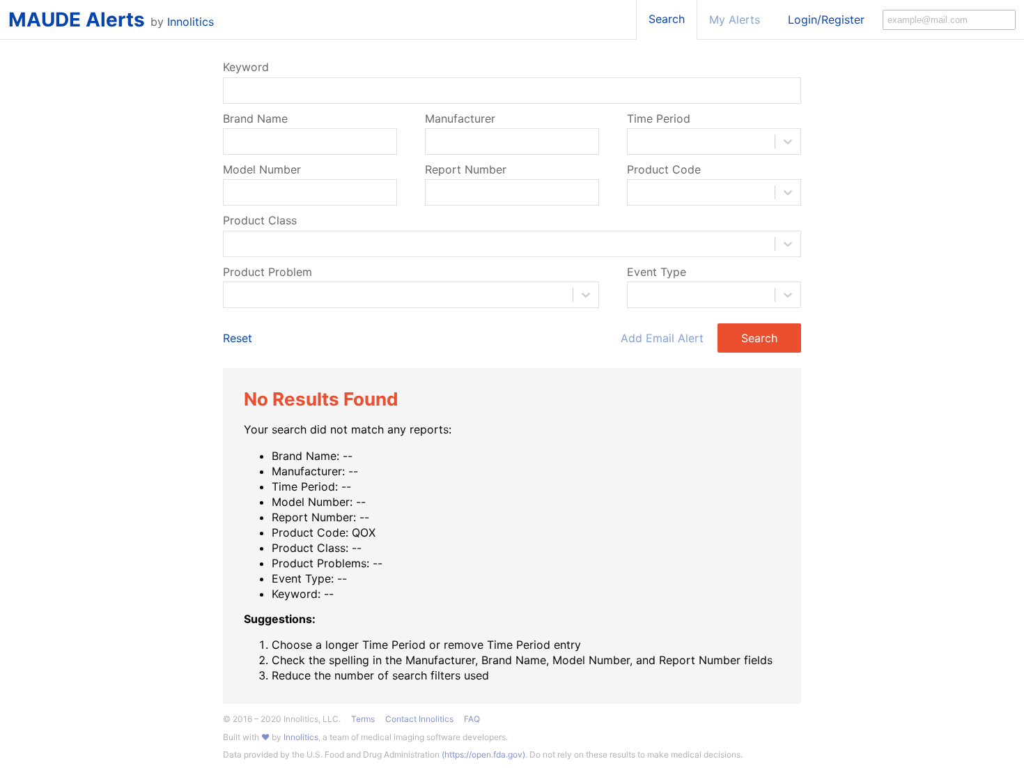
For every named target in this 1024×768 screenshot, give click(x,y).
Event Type (656, 272)
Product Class (260, 220)
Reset (237, 338)
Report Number (465, 169)
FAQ (472, 719)
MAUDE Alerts (76, 19)
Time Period (658, 118)
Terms (363, 719)
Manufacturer (460, 118)
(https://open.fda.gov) (483, 754)
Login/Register (826, 19)
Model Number (262, 169)
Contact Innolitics (419, 719)
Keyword (246, 67)
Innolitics (190, 22)
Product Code (664, 169)
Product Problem (267, 272)
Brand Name (255, 118)
